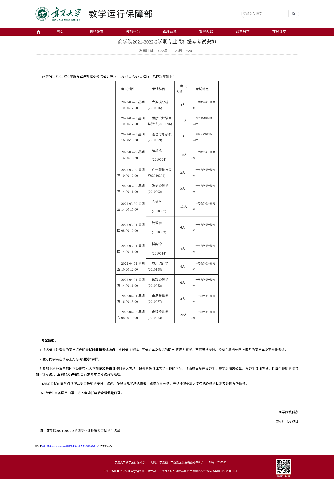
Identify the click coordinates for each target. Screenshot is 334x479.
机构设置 (97, 32)
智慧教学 (243, 32)
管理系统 (170, 32)
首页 (60, 32)
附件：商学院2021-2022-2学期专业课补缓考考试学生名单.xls (69, 446)
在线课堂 (279, 32)
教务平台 (133, 32)
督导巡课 (206, 32)
